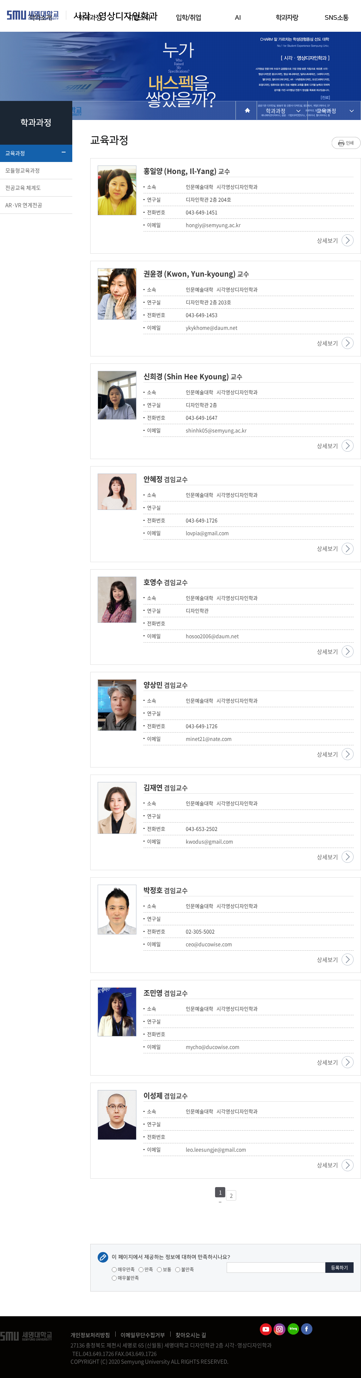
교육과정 (15, 153)
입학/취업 (188, 18)
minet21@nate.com (209, 738)
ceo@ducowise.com (209, 943)
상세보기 (327, 240)
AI (237, 18)
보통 (166, 1269)
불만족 (187, 1269)
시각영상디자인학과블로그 (293, 1329)
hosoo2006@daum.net (212, 635)
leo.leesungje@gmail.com (216, 1149)
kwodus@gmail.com (209, 841)
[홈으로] (246, 110)
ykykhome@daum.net (211, 327)
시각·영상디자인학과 (115, 16)
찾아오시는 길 (191, 1335)
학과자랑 (287, 18)
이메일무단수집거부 (143, 1335)
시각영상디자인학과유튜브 (266, 1329)
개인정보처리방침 (90, 1335)
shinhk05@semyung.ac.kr (216, 430)
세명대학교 (33, 15)
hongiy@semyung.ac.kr (213, 224)
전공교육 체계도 (23, 188)
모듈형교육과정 (22, 170)
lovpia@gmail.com (207, 532)
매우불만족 (128, 1277)
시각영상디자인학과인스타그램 (280, 1329)
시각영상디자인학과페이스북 (307, 1329)
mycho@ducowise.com (212, 1046)
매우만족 (126, 1269)
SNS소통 (336, 18)
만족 (148, 1269)
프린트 (346, 143)
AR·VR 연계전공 (23, 205)
